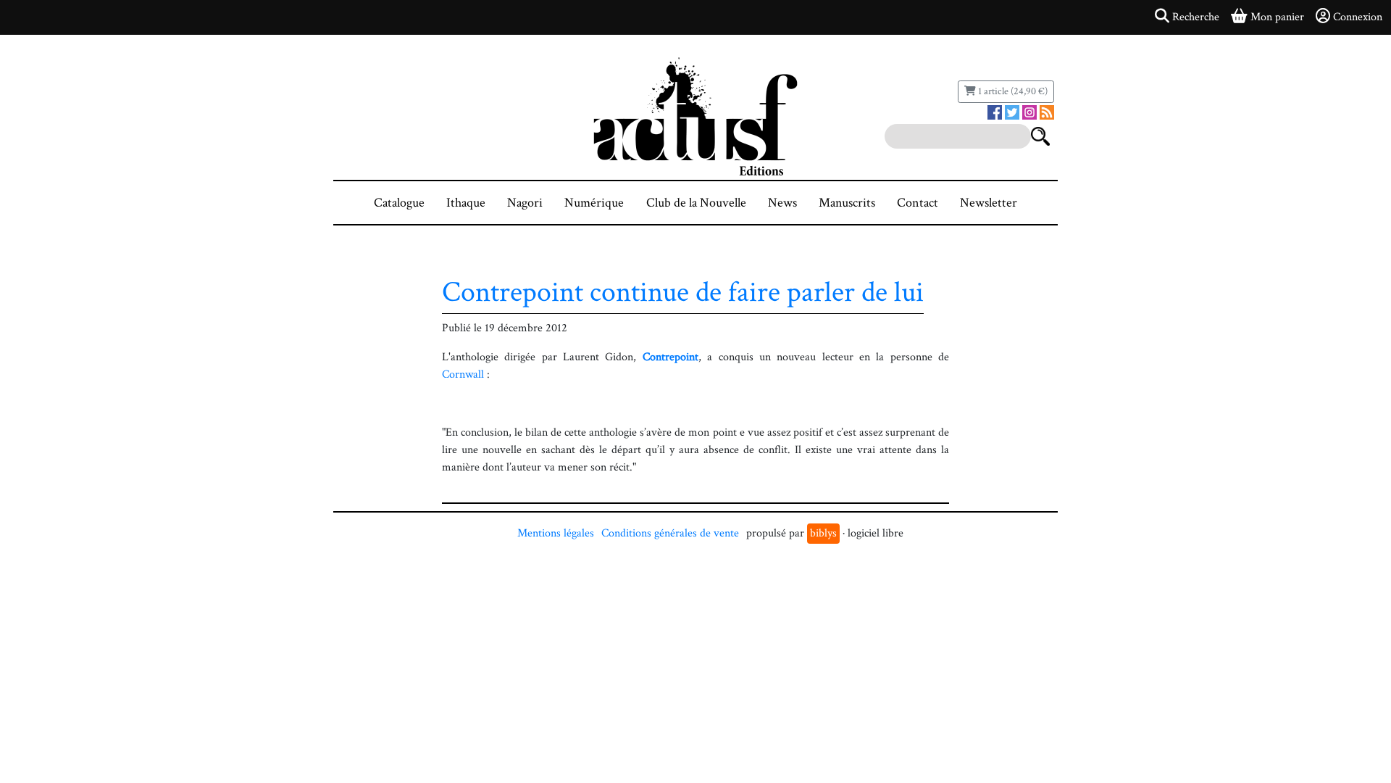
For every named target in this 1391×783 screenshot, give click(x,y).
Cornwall (463, 374)
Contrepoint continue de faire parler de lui (683, 292)
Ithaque (465, 202)
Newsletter (988, 202)
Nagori (525, 202)
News (782, 202)
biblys (823, 533)
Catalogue (399, 202)
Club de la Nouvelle (696, 202)
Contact (917, 202)
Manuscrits (847, 202)
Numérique (594, 202)
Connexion (1357, 17)
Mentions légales (555, 533)
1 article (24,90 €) (1012, 91)
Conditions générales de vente (670, 533)
